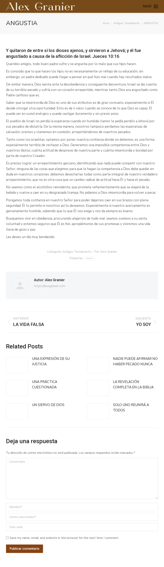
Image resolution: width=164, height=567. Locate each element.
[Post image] (17, 365)
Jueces (89, 258)
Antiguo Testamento (76, 252)
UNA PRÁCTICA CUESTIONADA (44, 385)
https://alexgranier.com (49, 286)
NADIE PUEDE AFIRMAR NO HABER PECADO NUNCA (135, 361)
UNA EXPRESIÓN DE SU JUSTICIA (51, 361)
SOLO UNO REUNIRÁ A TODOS (131, 408)
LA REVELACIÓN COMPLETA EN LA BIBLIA (133, 385)
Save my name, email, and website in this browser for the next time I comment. (64, 538)
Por (105, 252)
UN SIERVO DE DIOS (48, 405)
